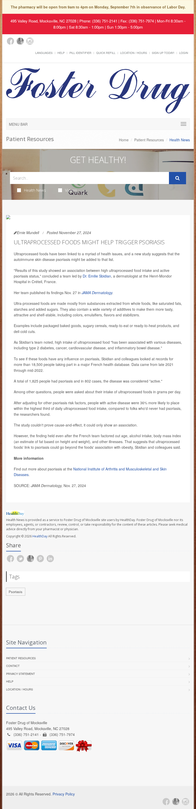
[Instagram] (29, 41)
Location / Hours (133, 53)
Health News (35, 190)
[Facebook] (10, 41)
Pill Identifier (80, 53)
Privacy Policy (64, 793)
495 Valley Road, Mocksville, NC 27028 (43, 21)
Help (61, 53)
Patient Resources (149, 139)
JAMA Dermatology (97, 292)
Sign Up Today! (163, 53)
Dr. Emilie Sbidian (97, 276)
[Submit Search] (177, 178)
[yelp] (39, 44)
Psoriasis (15, 591)
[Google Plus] (20, 41)
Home (124, 139)
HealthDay (39, 536)
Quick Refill (105, 53)
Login (183, 53)
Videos (71, 190)
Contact (13, 666)
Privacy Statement (20, 674)
